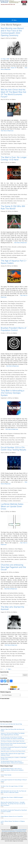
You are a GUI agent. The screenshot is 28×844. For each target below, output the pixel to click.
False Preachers (12, 137)
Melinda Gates (10, 559)
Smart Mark (7, 152)
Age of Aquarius (6, 310)
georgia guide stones (12, 381)
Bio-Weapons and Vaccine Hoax (16, 370)
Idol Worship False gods (12, 75)
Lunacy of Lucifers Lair (16, 139)
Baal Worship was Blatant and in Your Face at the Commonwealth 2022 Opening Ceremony (12, 31)
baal (3, 82)
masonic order (15, 498)
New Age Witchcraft (18, 314)
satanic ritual (14, 86)
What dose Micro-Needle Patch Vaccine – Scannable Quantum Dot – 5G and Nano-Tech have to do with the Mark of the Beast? (13, 804)
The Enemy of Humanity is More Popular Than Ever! (12, 741)
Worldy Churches (22, 601)
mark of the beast (10, 149)
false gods (13, 84)
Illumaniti (14, 247)
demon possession (15, 312)
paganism (22, 603)
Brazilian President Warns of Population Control (13, 329)
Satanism (23, 78)
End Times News (17, 73)
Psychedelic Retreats (15, 318)
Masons (24, 488)
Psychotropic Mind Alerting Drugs (9, 320)
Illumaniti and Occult (6, 498)
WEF (12, 152)
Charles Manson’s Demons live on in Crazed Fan (12, 816)
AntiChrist (4, 73)
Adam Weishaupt (6, 660)
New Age (10, 305)
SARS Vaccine (11, 387)
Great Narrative (12, 147)
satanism (16, 559)
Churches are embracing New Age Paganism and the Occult (13, 567)
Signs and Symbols (13, 492)
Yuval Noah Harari (5, 154)
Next (10, 669)
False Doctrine (21, 135)
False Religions (21, 137)
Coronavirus (12, 437)
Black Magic (5, 649)
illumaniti (9, 255)
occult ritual (8, 86)
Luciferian (3, 559)
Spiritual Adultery (13, 322)
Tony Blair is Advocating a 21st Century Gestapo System (12, 392)
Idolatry (2, 86)
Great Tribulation (8, 200)
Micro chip (17, 149)
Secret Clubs (16, 664)
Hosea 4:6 (13, 67)
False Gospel (4, 137)
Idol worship (20, 84)
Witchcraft (20, 307)
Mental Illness (19, 303)
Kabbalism (14, 651)
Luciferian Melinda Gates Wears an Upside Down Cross (12, 506)
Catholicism (11, 549)
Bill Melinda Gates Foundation (10, 555)
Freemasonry (11, 496)
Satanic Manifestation (12, 307)
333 (3, 494)
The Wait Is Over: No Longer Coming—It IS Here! (14, 158)
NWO (8, 203)
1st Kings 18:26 (5, 58)
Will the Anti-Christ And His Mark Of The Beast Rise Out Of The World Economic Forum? (13, 93)
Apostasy (10, 73)
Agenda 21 (12, 251)
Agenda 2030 (5, 251)
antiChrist (4, 147)
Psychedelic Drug (5, 318)
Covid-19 (18, 437)
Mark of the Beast (22, 194)
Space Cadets (4, 322)
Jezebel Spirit (9, 551)
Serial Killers (23, 376)
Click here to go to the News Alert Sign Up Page (11, 724)
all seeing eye (15, 660)
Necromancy (4, 305)
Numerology (4, 490)
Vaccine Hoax (18, 387)
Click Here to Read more (7, 130)
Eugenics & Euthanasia (14, 372)
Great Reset (19, 147)
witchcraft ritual (10, 324)
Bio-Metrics (5, 437)
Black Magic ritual (9, 82)
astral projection (15, 310)
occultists (9, 500)
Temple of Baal (22, 86)
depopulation (19, 378)
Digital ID (12, 198)
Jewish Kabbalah (20, 662)
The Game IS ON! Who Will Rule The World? (13, 207)
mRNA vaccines (20, 385)
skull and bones (17, 500)
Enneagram (16, 603)
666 (3, 198)
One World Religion (10, 78)
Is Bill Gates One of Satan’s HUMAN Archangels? (12, 797)
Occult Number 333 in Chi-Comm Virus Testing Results (13, 448)
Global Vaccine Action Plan (7, 440)
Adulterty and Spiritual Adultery (10, 593)
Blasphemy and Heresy (7, 595)
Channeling (11, 301)
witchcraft (3, 324)
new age (10, 314)
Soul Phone (21, 320)
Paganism (18, 78)
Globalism (18, 251)
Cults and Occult (18, 301)
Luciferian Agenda (5, 139)
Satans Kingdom (5, 80)
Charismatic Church (7, 603)
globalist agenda (11, 383)
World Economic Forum (20, 152)
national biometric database (14, 442)
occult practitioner (18, 316)
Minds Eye (23, 312)
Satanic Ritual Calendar (6, 775)
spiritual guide (21, 322)
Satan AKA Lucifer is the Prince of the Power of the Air (13, 751)
